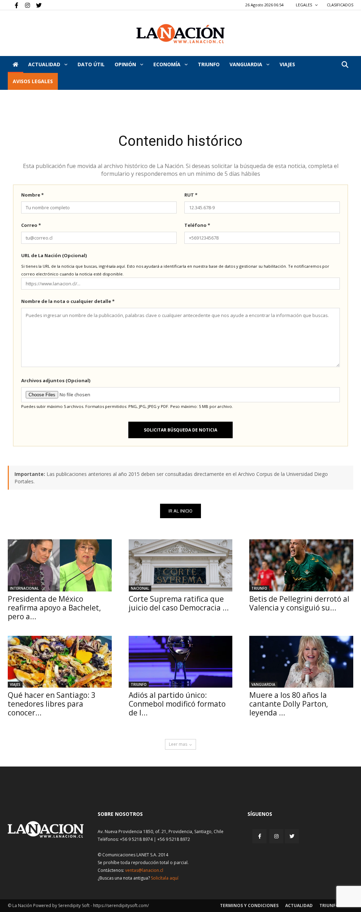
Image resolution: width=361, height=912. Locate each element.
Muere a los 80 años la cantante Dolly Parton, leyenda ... (288, 704)
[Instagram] (24, 5)
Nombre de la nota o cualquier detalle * (68, 301)
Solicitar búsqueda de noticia (180, 430)
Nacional (140, 588)
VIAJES (287, 64)
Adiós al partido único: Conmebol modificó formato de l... (177, 704)
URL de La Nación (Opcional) (54, 255)
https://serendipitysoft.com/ (121, 905)
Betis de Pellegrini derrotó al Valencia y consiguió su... (299, 603)
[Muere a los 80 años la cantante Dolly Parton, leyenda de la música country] (301, 662)
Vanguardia (247, 64)
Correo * (31, 225)
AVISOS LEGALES (33, 81)
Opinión (126, 64)
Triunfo (209, 64)
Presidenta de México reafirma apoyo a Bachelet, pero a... (54, 607)
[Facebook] (13, 5)
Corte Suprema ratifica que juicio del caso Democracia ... (179, 603)
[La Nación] (180, 33)
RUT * (190, 195)
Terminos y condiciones (249, 905)
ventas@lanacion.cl (144, 870)
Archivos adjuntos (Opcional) (55, 380)
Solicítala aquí (164, 878)
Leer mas (178, 744)
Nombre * (32, 195)
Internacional (24, 588)
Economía (167, 64)
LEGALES (304, 4)
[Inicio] (15, 64)
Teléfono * (197, 225)
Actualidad (45, 64)
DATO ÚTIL (91, 64)
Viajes (15, 684)
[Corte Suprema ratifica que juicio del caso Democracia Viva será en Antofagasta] (181, 565)
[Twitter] (36, 5)
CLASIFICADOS (340, 4)
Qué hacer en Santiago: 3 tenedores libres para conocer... (52, 704)
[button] (344, 65)
